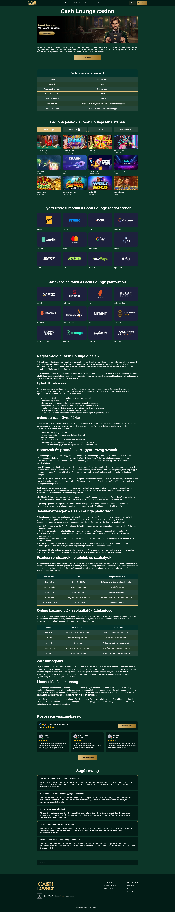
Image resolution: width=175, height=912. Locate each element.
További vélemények (87, 757)
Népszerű (47, 129)
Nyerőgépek (124, 129)
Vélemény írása (127, 725)
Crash (99, 129)
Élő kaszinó (73, 129)
